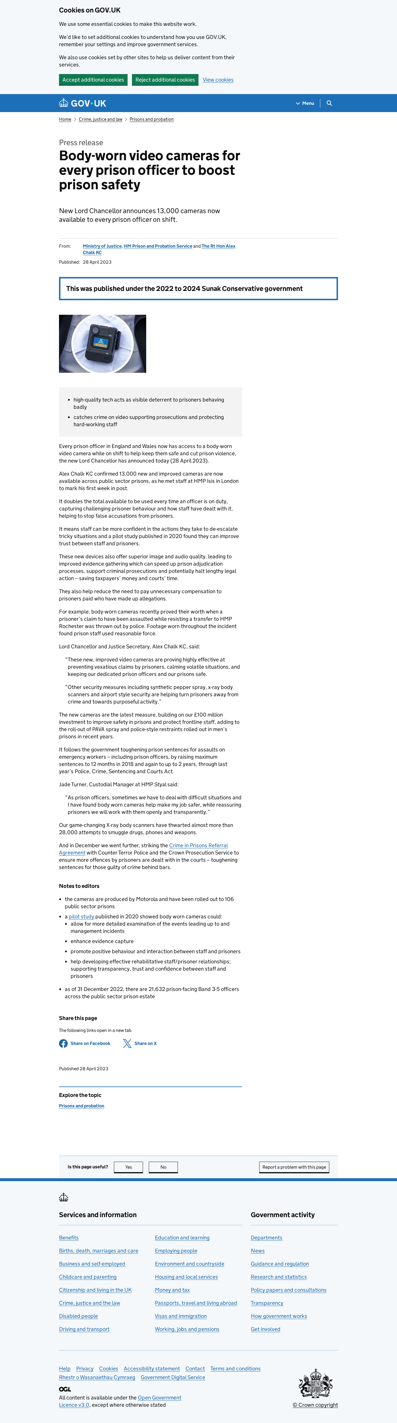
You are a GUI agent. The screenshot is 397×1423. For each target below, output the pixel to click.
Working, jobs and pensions (187, 1329)
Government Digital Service (173, 1377)
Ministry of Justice (102, 246)
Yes (134, 1167)
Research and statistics (279, 1276)
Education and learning (182, 1237)
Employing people (176, 1250)
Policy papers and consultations (289, 1290)
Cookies (108, 1368)
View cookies (218, 79)
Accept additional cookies (93, 79)
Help (65, 1368)
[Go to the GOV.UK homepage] (82, 103)
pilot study (81, 916)
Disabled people (78, 1316)
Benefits (69, 1237)
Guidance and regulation (280, 1263)
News (258, 1250)
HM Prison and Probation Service (158, 246)
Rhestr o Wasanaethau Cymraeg (97, 1377)
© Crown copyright (315, 1405)
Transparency (267, 1303)
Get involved (265, 1329)
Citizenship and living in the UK (95, 1290)
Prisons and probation (152, 119)
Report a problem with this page (294, 1167)
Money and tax (172, 1290)
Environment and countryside (189, 1263)
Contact (195, 1368)
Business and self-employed (92, 1263)
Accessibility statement (152, 1368)
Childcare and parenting (88, 1276)
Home (65, 119)
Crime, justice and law (100, 119)
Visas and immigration (181, 1316)
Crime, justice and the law (89, 1303)
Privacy (85, 1368)
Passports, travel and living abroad (196, 1303)
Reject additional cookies (165, 79)
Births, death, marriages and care (98, 1250)
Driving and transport (84, 1329)
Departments (266, 1237)
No (169, 1167)
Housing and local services (186, 1276)
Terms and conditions (235, 1368)
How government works (279, 1316)
